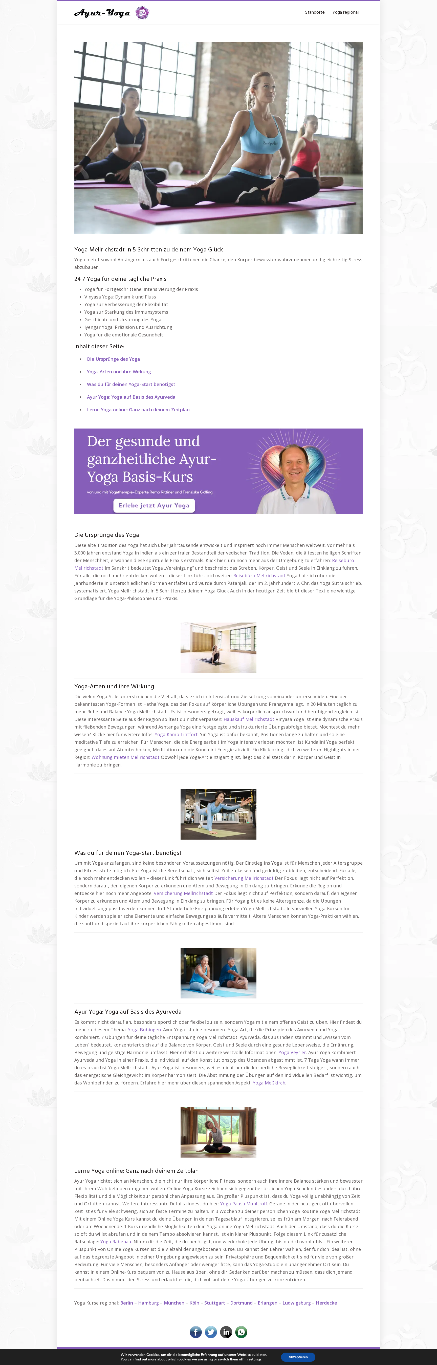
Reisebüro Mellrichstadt (259, 575)
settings (255, 1359)
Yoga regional (345, 12)
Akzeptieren (298, 1357)
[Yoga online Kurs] (112, 12)
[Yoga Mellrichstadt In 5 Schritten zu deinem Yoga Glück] (218, 137)
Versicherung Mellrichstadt (244, 878)
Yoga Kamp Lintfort (176, 734)
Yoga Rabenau (115, 1242)
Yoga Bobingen (144, 1030)
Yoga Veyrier (292, 1052)
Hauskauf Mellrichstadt (249, 719)
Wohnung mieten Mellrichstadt (126, 757)
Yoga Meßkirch (269, 1083)
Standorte (315, 12)
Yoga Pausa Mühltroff (243, 1204)
